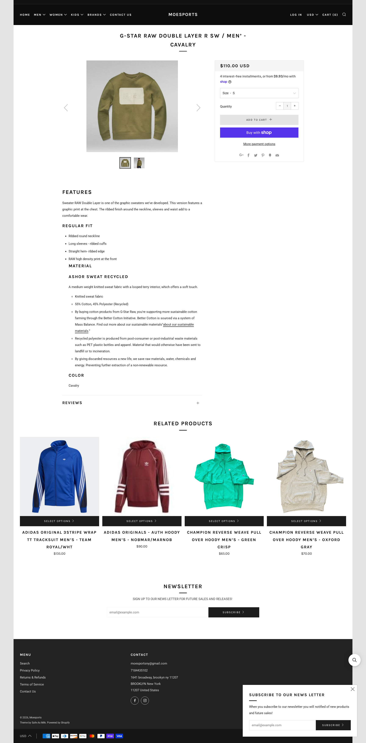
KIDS (75, 15)
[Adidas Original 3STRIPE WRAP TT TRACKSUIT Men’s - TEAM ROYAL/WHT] (59, 476)
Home (25, 15)
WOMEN (56, 15)
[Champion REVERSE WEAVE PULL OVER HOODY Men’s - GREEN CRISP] (224, 476)
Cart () (330, 15)
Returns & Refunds (33, 677)
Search (25, 663)
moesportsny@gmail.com (149, 663)
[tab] (125, 163)
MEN (38, 15)
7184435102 (139, 670)
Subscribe (232, 612)
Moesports (183, 14)
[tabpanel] (132, 106)
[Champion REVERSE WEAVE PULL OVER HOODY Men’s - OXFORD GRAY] (306, 476)
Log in (296, 15)
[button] (354, 660)
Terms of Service (32, 684)
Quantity (226, 106)
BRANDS (94, 15)
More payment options (259, 144)
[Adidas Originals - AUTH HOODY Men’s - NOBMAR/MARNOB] (142, 476)
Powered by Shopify (58, 722)
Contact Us (121, 15)
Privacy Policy (30, 670)
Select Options (57, 521)
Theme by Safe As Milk (33, 722)
